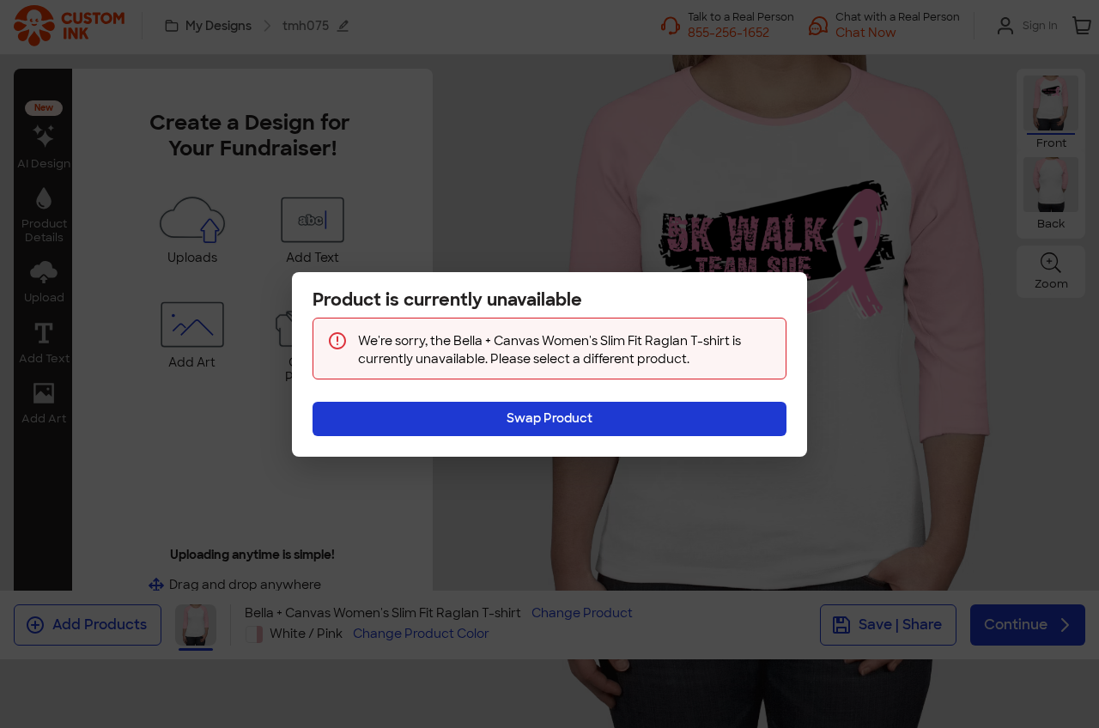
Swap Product (549, 418)
